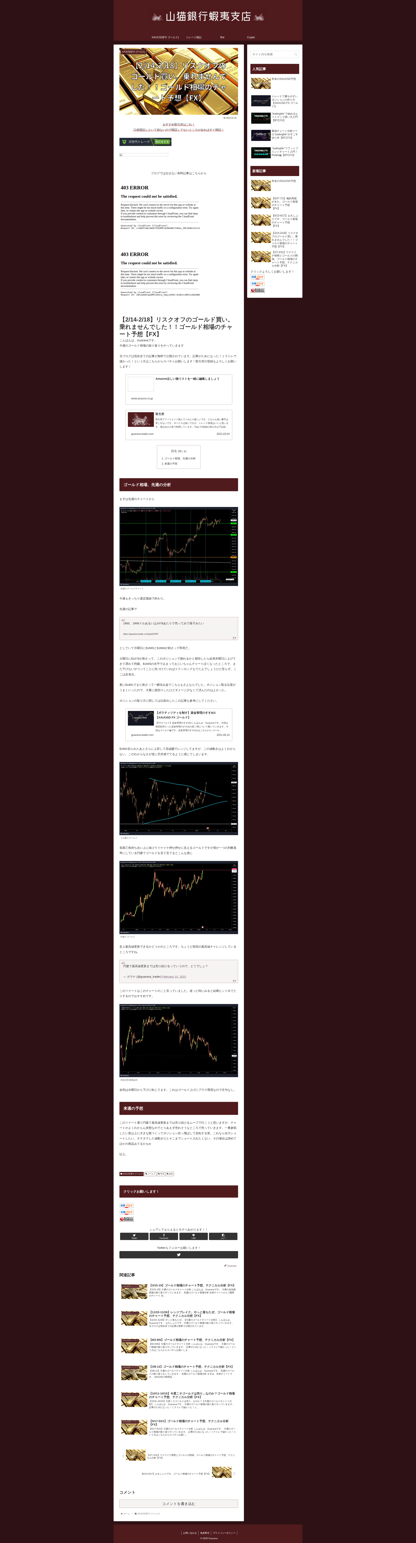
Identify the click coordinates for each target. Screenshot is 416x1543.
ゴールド (151, 1174)
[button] (296, 54)
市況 (162, 1174)
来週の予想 (170, 463)
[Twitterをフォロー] (178, 1254)
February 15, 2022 (174, 976)
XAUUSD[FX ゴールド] (132, 1174)
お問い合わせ (190, 1533)
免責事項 (204, 1533)
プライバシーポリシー (224, 1533)
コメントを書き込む (178, 1504)
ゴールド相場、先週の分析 (180, 458)
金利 (171, 1174)
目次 (174, 451)
